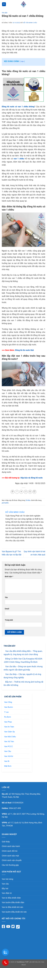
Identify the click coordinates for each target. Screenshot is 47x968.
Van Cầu (7, 751)
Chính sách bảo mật (10, 856)
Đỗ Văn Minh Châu (30, 22)
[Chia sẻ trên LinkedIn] (34, 492)
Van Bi (6, 761)
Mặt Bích (7, 766)
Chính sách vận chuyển (12, 860)
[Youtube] (8, 926)
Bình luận (9, 577)
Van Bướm (8, 707)
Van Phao (8, 722)
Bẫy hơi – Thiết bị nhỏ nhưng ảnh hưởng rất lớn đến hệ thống (23, 683)
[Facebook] (3, 926)
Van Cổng (8, 702)
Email (7, 609)
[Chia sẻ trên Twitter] (21, 492)
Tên (6, 597)
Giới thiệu (6, 842)
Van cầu (5, 884)
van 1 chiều (19, 158)
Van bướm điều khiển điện (13, 902)
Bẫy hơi (5, 888)
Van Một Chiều (10, 737)
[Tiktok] (19, 927)
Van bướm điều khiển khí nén (14, 912)
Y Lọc (6, 712)
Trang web (9, 620)
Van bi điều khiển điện (11, 898)
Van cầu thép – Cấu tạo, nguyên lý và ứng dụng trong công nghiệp (22, 676)
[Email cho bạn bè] (26, 492)
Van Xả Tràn (9, 741)
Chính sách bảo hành (11, 846)
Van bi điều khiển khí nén (12, 907)
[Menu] (4, 4)
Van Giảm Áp (9, 732)
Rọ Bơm (7, 717)
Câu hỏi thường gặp (10, 865)
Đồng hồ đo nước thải (24, 350)
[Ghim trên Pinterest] (30, 492)
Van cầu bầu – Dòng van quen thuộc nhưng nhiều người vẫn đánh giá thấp (23, 668)
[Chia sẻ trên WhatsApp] (13, 492)
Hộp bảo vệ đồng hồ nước (31, 478)
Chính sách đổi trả (9, 851)
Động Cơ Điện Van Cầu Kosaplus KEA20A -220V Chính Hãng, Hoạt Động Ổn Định (23, 660)
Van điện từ (7, 893)
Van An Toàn (9, 727)
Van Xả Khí (8, 756)
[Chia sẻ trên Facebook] (17, 492)
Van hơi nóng (7, 879)
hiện (22, 61)
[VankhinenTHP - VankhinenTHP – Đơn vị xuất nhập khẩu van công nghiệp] (23, 4)
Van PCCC (8, 746)
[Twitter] (13, 926)
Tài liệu (4, 13)
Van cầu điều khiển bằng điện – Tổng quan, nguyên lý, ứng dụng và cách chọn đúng (23, 652)
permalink (5, 503)
